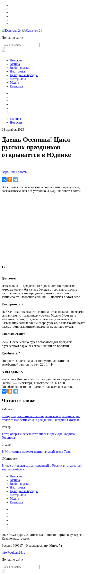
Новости (16, 60)
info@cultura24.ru (13, 552)
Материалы (18, 79)
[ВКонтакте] (4, 179)
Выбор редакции (21, 67)
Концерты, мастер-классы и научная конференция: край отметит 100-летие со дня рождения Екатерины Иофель (41, 418)
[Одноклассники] (9, 179)
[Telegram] (15, 179)
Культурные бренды (24, 75)
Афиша (15, 64)
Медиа (14, 82)
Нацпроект (17, 71)
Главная (15, 118)
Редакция (16, 86)
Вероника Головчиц (15, 172)
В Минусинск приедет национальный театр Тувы (36, 451)
